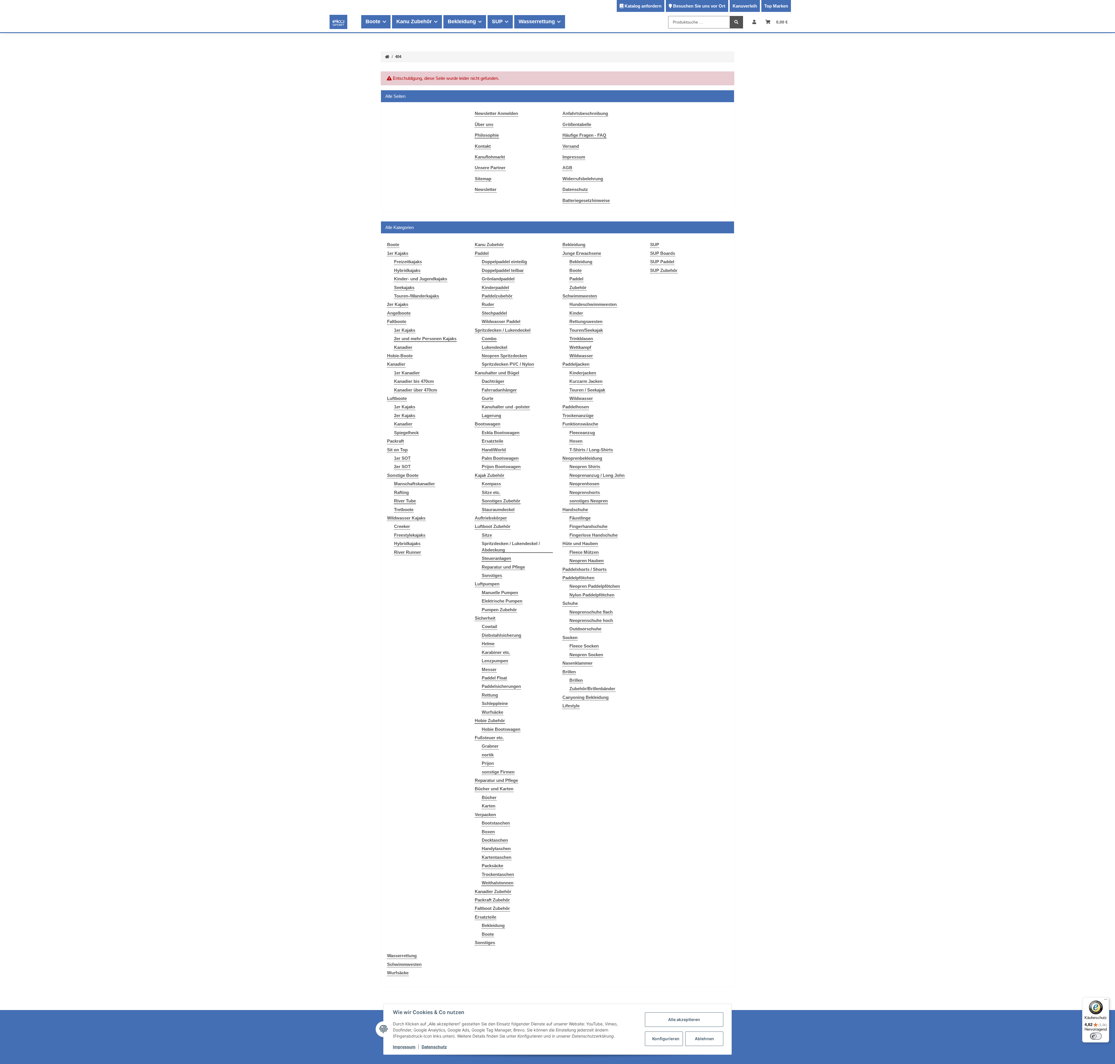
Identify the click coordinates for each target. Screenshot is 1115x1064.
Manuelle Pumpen (500, 592)
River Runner (407, 552)
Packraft (395, 441)
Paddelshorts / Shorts (584, 569)
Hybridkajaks (407, 270)
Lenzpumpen (495, 660)
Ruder (488, 304)
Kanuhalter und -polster (506, 406)
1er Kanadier (407, 372)
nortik (488, 754)
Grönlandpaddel (498, 278)
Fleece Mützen (584, 552)
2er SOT (402, 466)
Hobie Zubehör (490, 720)
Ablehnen (704, 1038)
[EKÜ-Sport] (338, 22)
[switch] (1096, 1036)
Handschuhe (575, 509)
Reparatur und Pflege (503, 567)
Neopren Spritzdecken (504, 355)
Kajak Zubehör (489, 475)
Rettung (490, 694)
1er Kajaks (397, 253)
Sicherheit (485, 618)
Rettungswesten (586, 321)
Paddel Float (494, 677)
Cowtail (489, 626)
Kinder (576, 313)
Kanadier (403, 347)
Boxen (488, 831)
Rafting (401, 492)
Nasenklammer (577, 663)
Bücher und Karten (494, 788)
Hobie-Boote (400, 355)
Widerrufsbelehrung (582, 178)
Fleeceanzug (582, 432)
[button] (754, 22)
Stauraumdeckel (498, 509)
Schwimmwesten (579, 295)
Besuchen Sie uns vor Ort (699, 5)
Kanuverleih (745, 5)
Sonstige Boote (402, 475)
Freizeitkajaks (408, 261)
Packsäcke (492, 865)
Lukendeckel (494, 347)
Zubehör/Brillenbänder (592, 688)
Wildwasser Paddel (501, 321)
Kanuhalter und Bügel (497, 372)
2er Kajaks (397, 304)
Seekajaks (404, 287)
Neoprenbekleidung (582, 458)
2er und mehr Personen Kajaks (425, 338)
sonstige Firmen (498, 771)
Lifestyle (571, 705)
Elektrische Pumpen (502, 600)
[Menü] (1105, 1000)
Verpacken (485, 814)
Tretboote (403, 509)
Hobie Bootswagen (501, 729)
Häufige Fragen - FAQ (584, 135)
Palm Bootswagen (500, 458)
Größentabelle (576, 124)
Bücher (489, 797)
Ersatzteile (492, 441)
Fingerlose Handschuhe (593, 535)
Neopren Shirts (584, 466)
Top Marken (776, 5)
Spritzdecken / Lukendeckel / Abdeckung (511, 546)
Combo (489, 338)
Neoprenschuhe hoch (591, 620)
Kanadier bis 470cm (414, 381)
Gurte (487, 398)
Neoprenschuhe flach (591, 611)
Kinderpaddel (495, 287)
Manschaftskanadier (414, 483)
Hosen (575, 441)
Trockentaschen (498, 874)
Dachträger (493, 381)
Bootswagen (487, 423)
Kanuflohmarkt (490, 156)
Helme (488, 643)
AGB (567, 167)
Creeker (402, 526)
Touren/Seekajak (586, 330)
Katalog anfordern (643, 5)
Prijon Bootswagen (501, 466)
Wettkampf (580, 347)
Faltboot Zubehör (492, 908)
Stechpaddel (494, 313)
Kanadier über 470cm (415, 389)
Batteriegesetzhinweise (586, 200)
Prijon (488, 763)
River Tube (405, 500)
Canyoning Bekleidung (585, 697)
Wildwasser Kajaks (406, 517)
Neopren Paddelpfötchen (594, 586)
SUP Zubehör (663, 270)
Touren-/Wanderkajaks (416, 295)
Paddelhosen (575, 406)
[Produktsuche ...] (736, 22)
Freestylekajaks (409, 535)
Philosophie (487, 135)
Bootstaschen (496, 822)
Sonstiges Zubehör (501, 500)
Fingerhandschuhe (588, 526)
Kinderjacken (582, 372)
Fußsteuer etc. (489, 737)
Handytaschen (496, 848)
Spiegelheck (406, 432)
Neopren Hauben (586, 560)
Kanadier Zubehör (493, 891)
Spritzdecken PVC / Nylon (508, 364)
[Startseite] (387, 57)
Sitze (487, 535)
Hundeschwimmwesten (593, 304)
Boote (488, 934)
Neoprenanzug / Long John (597, 475)
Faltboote (396, 321)
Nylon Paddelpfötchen (591, 594)
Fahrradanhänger (499, 389)
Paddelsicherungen (501, 686)
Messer (489, 669)
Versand (570, 146)
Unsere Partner (490, 167)
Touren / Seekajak (587, 389)
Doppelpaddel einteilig (504, 261)
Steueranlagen (496, 558)
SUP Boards (662, 253)
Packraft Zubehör (492, 899)
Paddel (482, 253)
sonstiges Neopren (588, 500)
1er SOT (402, 458)
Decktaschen (495, 840)
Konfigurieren (665, 1038)
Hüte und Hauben (580, 543)
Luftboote (397, 398)
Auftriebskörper (491, 517)
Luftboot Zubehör (492, 526)
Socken (570, 637)
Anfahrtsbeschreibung (585, 113)
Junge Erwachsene (581, 253)
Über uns (484, 124)
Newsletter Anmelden (496, 113)
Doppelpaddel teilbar (503, 270)
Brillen (569, 671)
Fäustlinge (580, 517)
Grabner (490, 746)
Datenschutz (575, 189)
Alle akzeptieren (684, 1019)
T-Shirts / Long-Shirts (591, 449)
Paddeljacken (575, 364)
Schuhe (570, 603)
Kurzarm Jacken (586, 381)
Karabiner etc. (496, 652)
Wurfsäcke (492, 712)
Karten (488, 805)
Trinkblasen (581, 338)
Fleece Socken (584, 645)
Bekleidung (493, 925)
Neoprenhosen (584, 483)
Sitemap (483, 178)
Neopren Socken (586, 654)
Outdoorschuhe (585, 628)
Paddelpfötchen (578, 577)
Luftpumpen (487, 583)
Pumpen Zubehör (499, 609)
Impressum (573, 156)
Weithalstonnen (497, 882)
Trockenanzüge (578, 415)
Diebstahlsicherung (501, 635)
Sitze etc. (491, 492)
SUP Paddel (662, 261)
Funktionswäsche (580, 423)
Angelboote (399, 313)
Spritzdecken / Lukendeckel (502, 330)
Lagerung (491, 415)
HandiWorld (494, 449)
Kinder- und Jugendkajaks (420, 278)
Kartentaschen (496, 857)
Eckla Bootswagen (500, 432)
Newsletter (486, 189)
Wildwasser (581, 355)
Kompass (491, 483)
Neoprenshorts (584, 492)
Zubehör (578, 287)
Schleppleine (495, 703)
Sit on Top (397, 449)
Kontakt (483, 146)
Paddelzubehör (497, 295)
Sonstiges (492, 575)
